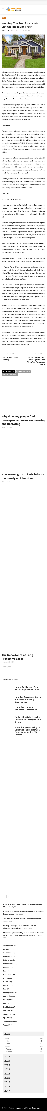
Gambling (7, 974)
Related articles (8, 371)
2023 (7, 1065)
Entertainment (9, 963)
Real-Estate (8, 1007)
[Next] (8, 896)
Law (5, 989)
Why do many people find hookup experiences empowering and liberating (23, 420)
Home (5, 981)
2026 (7, 1033)
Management (8, 992)
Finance (6, 967)
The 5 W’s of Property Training (11, 358)
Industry (6, 985)
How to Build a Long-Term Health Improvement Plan (27, 688)
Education (7, 956)
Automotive (8, 945)
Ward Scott (5, 31)
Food (5, 971)
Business (6, 949)
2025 (7, 1056)
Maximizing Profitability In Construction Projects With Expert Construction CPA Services (27, 731)
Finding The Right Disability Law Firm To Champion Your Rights (28, 719)
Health (6, 978)
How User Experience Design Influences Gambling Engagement (28, 699)
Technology (8, 1021)
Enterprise (7, 960)
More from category (10, 374)
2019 (7, 1082)
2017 (7, 1090)
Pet (4, 1003)
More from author (23, 371)
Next (9, 667)
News (3, 18)
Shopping (7, 1014)
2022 (7, 1069)
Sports (6, 1018)
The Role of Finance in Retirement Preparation (26, 708)
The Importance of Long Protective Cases (17, 656)
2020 (7, 1077)
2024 (7, 1060)
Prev (4, 667)
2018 (7, 1086)
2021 (7, 1073)
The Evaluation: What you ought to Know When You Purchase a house (36, 360)
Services (6, 1010)
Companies (7, 953)
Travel (6, 1025)
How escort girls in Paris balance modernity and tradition (23, 476)
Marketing (7, 996)
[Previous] (5, 896)
